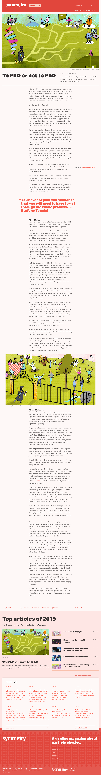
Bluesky (36, 607)
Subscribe (56, 749)
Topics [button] (32, 5)
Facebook (26, 607)
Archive (55, 759)
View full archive (82, 728)
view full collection (83, 675)
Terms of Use (6, 772)
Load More (10, 728)
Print (9, 607)
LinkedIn (46, 607)
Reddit (56, 607)
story (38, 481)
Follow (77, 5)
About (54, 755)
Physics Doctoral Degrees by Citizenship (85, 168)
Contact (55, 752)
